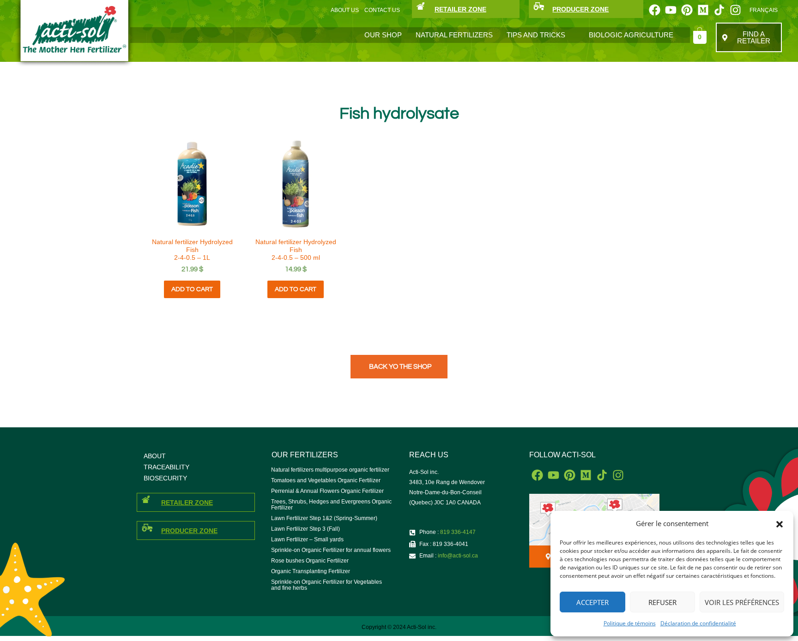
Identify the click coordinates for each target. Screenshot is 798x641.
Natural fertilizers (454, 35)
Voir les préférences (742, 602)
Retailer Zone (187, 502)
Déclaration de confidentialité (698, 623)
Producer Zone (189, 530)
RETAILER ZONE (460, 9)
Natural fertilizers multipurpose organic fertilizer (330, 470)
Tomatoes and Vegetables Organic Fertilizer (326, 480)
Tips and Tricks (536, 35)
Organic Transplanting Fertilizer (310, 571)
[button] (779, 523)
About (155, 456)
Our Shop (383, 35)
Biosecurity (165, 478)
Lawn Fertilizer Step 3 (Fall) (305, 529)
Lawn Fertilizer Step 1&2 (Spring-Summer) (324, 518)
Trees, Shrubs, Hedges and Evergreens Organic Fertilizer (331, 504)
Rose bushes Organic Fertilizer (310, 560)
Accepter (592, 602)
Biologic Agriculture (631, 35)
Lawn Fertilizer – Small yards (307, 539)
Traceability (166, 467)
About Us (345, 10)
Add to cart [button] (192, 289)
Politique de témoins (630, 623)
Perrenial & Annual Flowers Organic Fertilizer (327, 491)
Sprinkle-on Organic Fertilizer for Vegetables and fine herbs (326, 585)
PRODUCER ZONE (580, 9)
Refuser (662, 602)
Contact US (382, 10)
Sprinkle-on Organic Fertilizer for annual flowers (331, 550)
